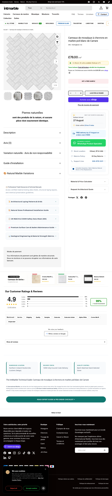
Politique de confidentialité (85, 479)
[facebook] (89, 2)
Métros (43, 448)
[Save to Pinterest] (57, 36)
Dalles (16, 18)
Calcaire (7, 14)
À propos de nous (62, 429)
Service (19, 317)
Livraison (89, 14)
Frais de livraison (83, 67)
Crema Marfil (95, 317)
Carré (43, 444)
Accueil (6, 29)
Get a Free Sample (88, 81)
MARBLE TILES (23, 23)
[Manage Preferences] (43, 488)
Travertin (55, 14)
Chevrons (44, 433)
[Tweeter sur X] (77, 197)
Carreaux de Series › (16, 279)
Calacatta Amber (69, 317)
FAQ (73, 14)
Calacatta (57, 317)
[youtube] (104, 2)
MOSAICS (36, 23)
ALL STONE (10, 23)
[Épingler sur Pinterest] (86, 197)
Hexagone (44, 429)
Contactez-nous (62, 433)
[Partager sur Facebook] (81, 197)
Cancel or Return (62, 437)
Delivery (16, 2)
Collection (7, 18)
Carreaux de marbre (21, 14)
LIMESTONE (89, 23)
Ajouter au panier (96, 93)
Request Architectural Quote (82, 189)
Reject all (13, 488)
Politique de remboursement (87, 483)
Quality (38, 317)
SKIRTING (101, 23)
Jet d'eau (44, 452)
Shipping (29, 317)
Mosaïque (35, 14)
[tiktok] (109, 2)
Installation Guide (7, 2)
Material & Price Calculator (81, 181)
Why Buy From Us (31, 2)
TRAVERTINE (77, 23)
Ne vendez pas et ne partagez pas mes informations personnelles (90, 488)
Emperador (11, 322)
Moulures (45, 14)
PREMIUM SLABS (63, 23)
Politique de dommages (102, 479)
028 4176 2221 (97, 161)
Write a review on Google (56, 334)
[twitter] (99, 2)
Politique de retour (103, 483)
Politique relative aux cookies (66, 479)
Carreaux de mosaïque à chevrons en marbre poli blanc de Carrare (22, 29)
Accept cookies (31, 488)
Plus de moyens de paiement (88, 105)
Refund (22, 2)
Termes (80, 14)
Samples (47, 317)
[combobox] (58, 8)
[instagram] (94, 2)
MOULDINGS (50, 23)
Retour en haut (56, 413)
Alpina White (83, 317)
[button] (107, 8)
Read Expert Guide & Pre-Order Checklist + (56, 399)
